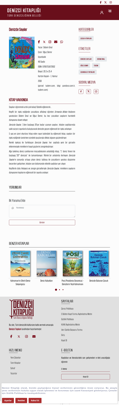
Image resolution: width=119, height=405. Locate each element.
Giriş (63, 335)
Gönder (42, 222)
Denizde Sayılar (86, 59)
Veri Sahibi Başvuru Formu (71, 329)
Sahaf (12, 368)
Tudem (96, 66)
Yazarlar (13, 373)
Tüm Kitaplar (15, 362)
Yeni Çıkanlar (15, 357)
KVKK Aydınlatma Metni (70, 324)
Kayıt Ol (64, 340)
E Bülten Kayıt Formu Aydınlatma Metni (76, 314)
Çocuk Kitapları (86, 39)
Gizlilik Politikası (67, 319)
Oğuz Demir (84, 66)
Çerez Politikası (67, 308)
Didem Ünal (101, 59)
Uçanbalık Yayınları (88, 72)
